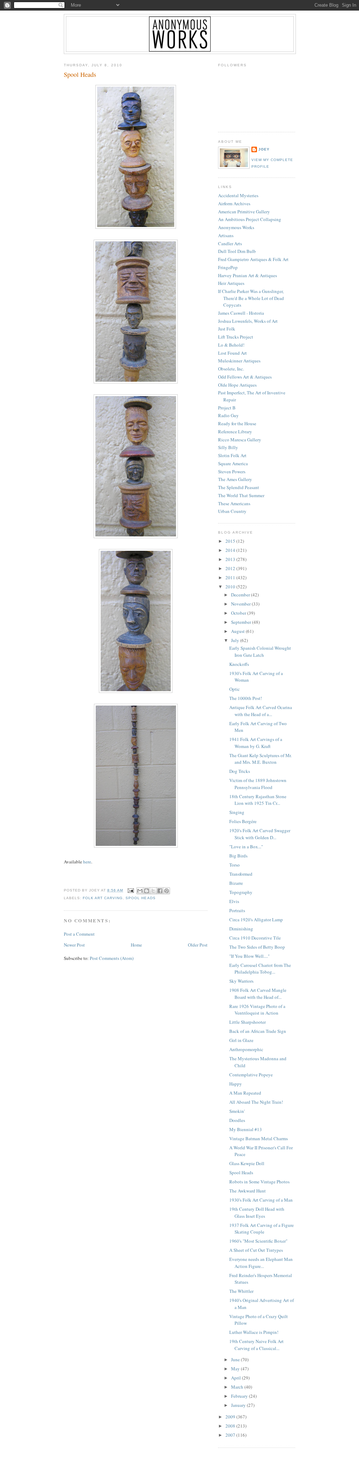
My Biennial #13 (245, 1129)
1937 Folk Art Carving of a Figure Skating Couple (261, 1228)
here (87, 861)
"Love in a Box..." (246, 846)
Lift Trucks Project (235, 337)
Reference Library (235, 431)
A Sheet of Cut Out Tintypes (256, 1250)
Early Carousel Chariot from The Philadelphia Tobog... (260, 968)
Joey (264, 149)
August (238, 631)
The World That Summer (241, 495)
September (241, 622)
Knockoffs (239, 664)
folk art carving (103, 898)
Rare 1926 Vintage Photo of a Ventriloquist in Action (257, 1009)
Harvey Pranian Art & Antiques (247, 275)
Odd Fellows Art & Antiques (245, 377)
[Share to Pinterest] (166, 890)
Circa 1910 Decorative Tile (255, 938)
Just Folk (226, 329)
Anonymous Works (236, 227)
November (241, 604)
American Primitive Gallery (244, 211)
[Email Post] (130, 890)
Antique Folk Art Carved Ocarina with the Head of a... (260, 710)
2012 (230, 568)
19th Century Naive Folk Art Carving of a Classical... (256, 1344)
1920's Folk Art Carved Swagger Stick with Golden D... (259, 834)
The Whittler (241, 1291)
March (237, 1387)
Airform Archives (234, 203)
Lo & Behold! (231, 345)
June (236, 1359)
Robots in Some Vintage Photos (259, 1181)
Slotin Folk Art (232, 455)
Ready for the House (237, 423)
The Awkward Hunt (247, 1191)
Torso (234, 865)
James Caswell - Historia (241, 313)
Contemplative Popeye (251, 1074)
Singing (236, 812)
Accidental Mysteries (238, 195)
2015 (230, 541)
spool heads (140, 898)
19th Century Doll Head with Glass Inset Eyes (256, 1212)
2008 (230, 1426)
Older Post (198, 945)
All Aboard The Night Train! (256, 1102)
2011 (230, 577)
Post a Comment (79, 934)
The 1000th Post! (245, 698)
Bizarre (236, 883)
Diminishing (241, 929)
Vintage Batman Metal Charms (258, 1138)
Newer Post (74, 945)
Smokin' (237, 1111)
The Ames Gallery (235, 479)
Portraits (237, 910)
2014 (230, 550)
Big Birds (238, 856)
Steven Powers (231, 471)
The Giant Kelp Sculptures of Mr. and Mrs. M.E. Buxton (260, 759)
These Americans (234, 503)
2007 (230, 1435)
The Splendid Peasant (238, 487)
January (239, 1405)
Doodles (237, 1120)
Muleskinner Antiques (239, 361)
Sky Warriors (241, 981)
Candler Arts (230, 243)
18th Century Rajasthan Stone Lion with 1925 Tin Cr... (257, 800)
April (236, 1378)
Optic (234, 689)
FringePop (228, 267)
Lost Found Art (232, 353)
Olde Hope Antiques (237, 385)
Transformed (240, 874)
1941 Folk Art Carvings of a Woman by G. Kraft (255, 742)
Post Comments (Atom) (112, 958)
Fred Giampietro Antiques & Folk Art (253, 259)
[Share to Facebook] (159, 890)
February (240, 1396)
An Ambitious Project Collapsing (249, 219)
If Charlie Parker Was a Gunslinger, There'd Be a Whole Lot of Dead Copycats (251, 298)
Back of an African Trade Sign (257, 1031)
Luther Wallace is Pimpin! (253, 1332)
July (235, 640)
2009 (230, 1417)
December (241, 595)
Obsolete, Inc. (231, 369)
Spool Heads (80, 74)
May (236, 1368)
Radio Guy (228, 415)
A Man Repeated (245, 1093)
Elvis (234, 901)
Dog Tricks (239, 771)
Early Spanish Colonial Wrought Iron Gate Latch (260, 651)
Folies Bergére (243, 821)
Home (136, 945)
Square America (233, 463)
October (239, 613)
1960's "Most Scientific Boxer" (258, 1241)
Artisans (225, 235)
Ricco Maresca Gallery (239, 439)
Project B (227, 408)
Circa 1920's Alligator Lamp (256, 919)
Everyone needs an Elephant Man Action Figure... (261, 1262)
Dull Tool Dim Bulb (237, 251)
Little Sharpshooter (247, 1022)
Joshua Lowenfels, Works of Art (248, 321)
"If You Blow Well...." (249, 956)
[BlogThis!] (146, 890)
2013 (230, 559)
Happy (235, 1084)
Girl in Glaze (241, 1040)
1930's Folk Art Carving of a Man (261, 1200)
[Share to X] (153, 890)
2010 (230, 586)
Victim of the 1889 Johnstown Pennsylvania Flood (257, 783)
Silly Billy (228, 447)
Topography (240, 892)
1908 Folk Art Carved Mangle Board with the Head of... (257, 993)
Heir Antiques (231, 283)
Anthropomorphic (246, 1049)
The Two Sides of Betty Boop (257, 947)
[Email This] (139, 890)
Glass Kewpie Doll (246, 1163)
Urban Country (232, 511)
